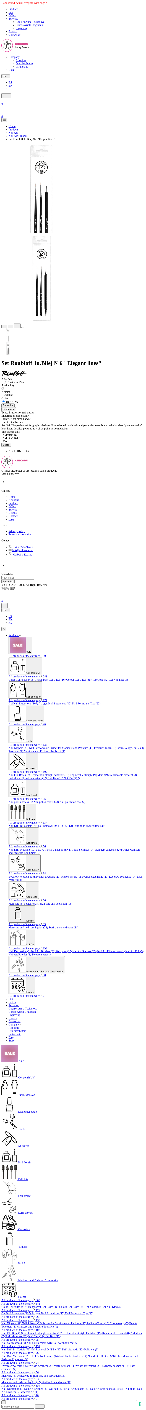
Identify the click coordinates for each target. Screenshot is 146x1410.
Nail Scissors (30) (39, 747)
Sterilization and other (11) (63, 927)
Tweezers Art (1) (41, 954)
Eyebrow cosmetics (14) (123, 876)
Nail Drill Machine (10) (22, 849)
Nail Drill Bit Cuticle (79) (23, 825)
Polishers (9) (98, 825)
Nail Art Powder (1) (20, 954)
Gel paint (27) (64, 951)
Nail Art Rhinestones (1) (111, 951)
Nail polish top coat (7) (72, 801)
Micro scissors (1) (71, 876)
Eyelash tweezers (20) (48, 876)
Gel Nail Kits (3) (118, 679)
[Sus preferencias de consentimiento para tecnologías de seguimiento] (139, 1403)
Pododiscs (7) (17, 778)
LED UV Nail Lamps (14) (51, 849)
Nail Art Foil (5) (134, 951)
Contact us (14, 1021)
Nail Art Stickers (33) (84, 951)
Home (12, 496)
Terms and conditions (21, 534)
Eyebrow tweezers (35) (22, 876)
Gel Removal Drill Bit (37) (53, 825)
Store (11, 1040)
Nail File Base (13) (20, 774)
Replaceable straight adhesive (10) (50, 774)
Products (13, 503)
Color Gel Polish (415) (22, 679)
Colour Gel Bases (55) (79, 679)
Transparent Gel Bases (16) (50, 679)
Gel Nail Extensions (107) (23, 703)
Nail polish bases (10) (21, 801)
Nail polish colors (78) (46, 801)
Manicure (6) (16, 903)
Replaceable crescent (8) (123, 774)
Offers (12, 506)
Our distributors (24, 63)
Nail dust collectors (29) (108, 849)
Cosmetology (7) (126, 747)
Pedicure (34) (32, 903)
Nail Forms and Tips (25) (86, 703)
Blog (11, 519)
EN (10, 85)
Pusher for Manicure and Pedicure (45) (72, 747)
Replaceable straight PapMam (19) (89, 774)
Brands (13, 512)
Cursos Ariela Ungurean (29, 24)
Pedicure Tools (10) (105, 747)
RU (11, 88)
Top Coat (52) (100, 679)
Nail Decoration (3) (20, 951)
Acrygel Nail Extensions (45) (55, 703)
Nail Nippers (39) (19, 747)
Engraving (21, 28)
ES (10, 82)
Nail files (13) (56, 778)
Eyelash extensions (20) (95, 876)
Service (13, 509)
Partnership (22, 66)
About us (21, 60)
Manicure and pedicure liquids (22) (29, 927)
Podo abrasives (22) (36, 778)
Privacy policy (17, 531)
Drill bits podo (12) (80, 825)
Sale (11, 998)
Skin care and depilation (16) (56, 903)
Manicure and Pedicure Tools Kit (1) (44, 751)
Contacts (13, 515)
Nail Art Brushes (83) (43, 951)
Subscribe (8, 581)
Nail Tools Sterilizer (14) (80, 849)
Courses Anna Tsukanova (30, 21)
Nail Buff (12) (72, 778)
